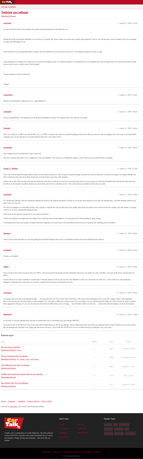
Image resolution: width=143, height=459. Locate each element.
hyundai (21, 359)
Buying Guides (23, 2)
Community (75, 2)
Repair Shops (61, 2)
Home (3, 401)
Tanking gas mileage (14, 12)
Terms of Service (33, 401)
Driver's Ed (108, 429)
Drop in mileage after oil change (14, 356)
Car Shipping (124, 424)
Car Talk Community (8, 7)
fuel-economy (34, 359)
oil (18, 359)
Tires (115, 424)
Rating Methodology (71, 452)
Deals (35, 2)
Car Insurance (130, 433)
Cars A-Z (86, 2)
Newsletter (63, 432)
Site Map (98, 452)
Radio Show (82, 428)
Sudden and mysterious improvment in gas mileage (22, 374)
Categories (11, 401)
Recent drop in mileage (10, 347)
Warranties (108, 424)
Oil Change (108, 433)
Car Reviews (46, 2)
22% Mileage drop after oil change (15, 365)
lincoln (19, 350)
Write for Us (57, 452)
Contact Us (46, 452)
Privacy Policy (47, 401)
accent (27, 359)
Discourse (13, 406)
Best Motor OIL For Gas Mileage (14, 383)
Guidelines (21, 401)
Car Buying (119, 429)
